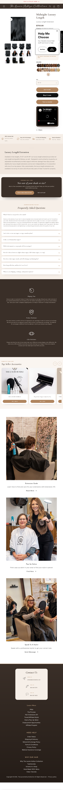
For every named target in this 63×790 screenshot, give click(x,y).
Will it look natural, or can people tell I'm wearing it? (17, 246)
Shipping (38, 28)
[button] (4, 6)
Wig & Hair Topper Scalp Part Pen (42, 396)
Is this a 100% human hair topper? (12, 239)
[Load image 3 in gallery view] (22, 47)
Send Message (30, 652)
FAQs (31, 709)
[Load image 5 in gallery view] (8, 53)
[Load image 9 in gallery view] (8, 60)
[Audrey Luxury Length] (45, 65)
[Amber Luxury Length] (40, 70)
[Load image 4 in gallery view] (29, 47)
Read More (30, 491)
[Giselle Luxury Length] (45, 70)
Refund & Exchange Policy (31, 742)
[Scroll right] (60, 364)
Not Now (42, 49)
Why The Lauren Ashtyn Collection (31, 761)
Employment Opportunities (31, 722)
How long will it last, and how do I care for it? (15, 265)
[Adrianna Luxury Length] (40, 65)
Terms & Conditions (31, 744)
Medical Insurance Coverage (31, 750)
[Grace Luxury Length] (49, 70)
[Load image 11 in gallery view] (22, 60)
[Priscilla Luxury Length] (38, 65)
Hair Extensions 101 (31, 715)
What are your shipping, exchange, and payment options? (18, 271)
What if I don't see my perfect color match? (14, 214)
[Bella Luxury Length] (38, 70)
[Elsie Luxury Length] (47, 70)
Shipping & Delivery (31, 739)
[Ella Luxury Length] (49, 65)
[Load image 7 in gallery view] (22, 53)
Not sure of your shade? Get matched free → (47, 57)
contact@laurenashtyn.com (33, 679)
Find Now (30, 571)
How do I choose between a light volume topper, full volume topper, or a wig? (24, 252)
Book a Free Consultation (25, 192)
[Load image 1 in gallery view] (8, 47)
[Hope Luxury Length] (56, 70)
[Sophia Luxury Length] (43, 65)
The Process (31, 712)
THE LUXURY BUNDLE (14, 396)
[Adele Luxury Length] (54, 70)
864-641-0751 (33, 687)
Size (37, 79)
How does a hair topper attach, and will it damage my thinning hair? (21, 259)
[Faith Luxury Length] (58, 65)
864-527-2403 (33, 695)
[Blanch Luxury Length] (48, 74)
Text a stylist (47, 102)
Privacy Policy (31, 747)
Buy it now (47, 95)
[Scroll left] (55, 364)
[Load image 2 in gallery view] (15, 47)
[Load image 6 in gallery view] (15, 53)
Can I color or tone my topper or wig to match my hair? (18, 233)
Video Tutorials (31, 772)
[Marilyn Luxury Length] (58, 70)
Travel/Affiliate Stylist (31, 717)
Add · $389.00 (15, 401)
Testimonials (31, 764)
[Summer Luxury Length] (43, 70)
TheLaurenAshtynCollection (26, 777)
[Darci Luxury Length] (51, 70)
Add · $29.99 (42, 401)
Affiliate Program (31, 725)
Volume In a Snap (31, 766)
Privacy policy (52, 777)
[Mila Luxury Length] (51, 65)
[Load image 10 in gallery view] (15, 60)
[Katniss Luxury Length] (47, 65)
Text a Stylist (42, 192)
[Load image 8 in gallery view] (29, 53)
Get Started (52, 49)
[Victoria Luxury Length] (56, 65)
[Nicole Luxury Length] (54, 65)
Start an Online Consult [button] (62, 41)
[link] (57, 31)
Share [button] (40, 130)
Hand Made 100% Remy (31, 769)
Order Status (31, 736)
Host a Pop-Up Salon (31, 720)
